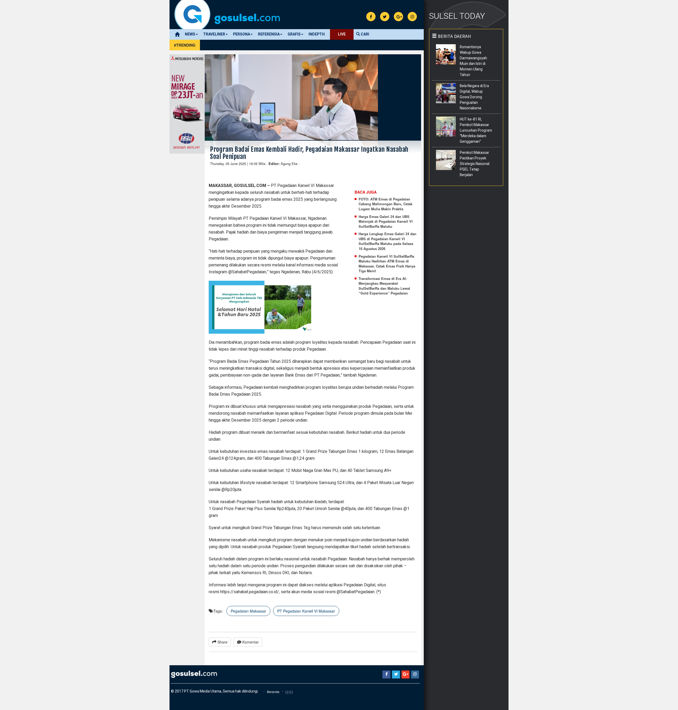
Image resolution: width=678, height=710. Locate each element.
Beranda (273, 691)
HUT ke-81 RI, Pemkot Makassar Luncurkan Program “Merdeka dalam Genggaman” (476, 130)
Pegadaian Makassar (248, 611)
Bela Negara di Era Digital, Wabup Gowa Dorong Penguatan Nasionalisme (474, 97)
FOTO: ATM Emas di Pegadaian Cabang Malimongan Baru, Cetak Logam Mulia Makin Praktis (385, 204)
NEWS (190, 34)
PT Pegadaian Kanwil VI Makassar (306, 611)
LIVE (342, 34)
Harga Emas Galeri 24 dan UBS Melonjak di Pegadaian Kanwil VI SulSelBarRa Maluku (386, 221)
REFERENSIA (269, 34)
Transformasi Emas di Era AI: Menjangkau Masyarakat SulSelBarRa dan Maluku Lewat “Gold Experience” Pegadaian (384, 286)
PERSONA (241, 34)
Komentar (250, 642)
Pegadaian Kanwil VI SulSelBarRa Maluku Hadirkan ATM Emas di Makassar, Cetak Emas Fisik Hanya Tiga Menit (387, 264)
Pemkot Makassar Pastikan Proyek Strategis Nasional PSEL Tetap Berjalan (474, 164)
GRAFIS (294, 34)
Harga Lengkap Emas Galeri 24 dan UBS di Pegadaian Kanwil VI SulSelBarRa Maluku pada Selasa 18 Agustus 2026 (387, 241)
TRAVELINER (214, 34)
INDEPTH (317, 34)
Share (222, 642)
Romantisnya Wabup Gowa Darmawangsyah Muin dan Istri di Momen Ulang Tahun (473, 61)
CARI (364, 34)
